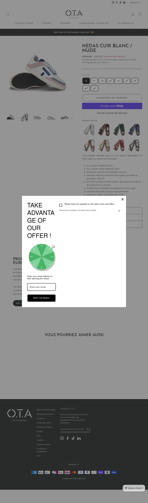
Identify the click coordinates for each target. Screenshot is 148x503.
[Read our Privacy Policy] (119, 210)
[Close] (122, 199)
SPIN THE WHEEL (41, 298)
